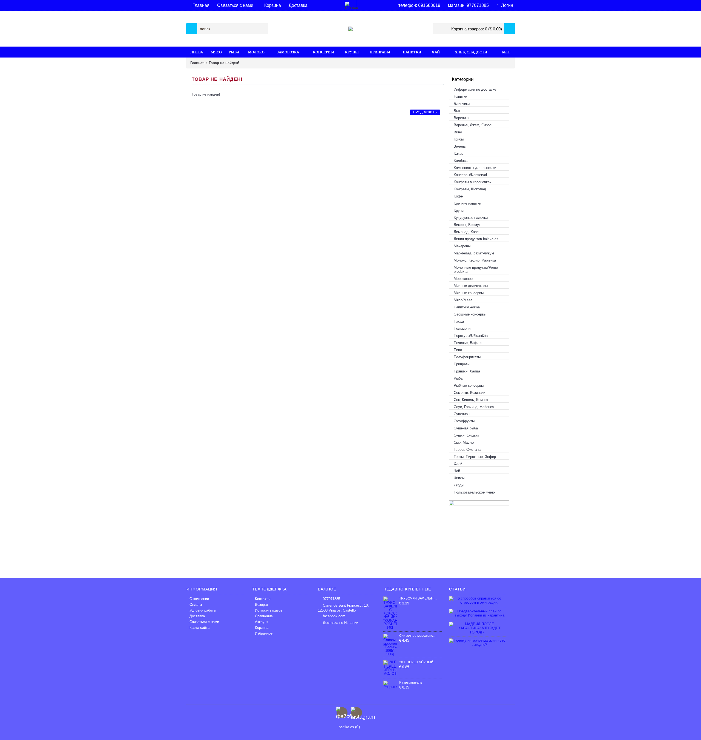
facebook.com (334, 616)
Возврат (261, 605)
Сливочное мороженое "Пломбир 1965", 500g (418, 636)
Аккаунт (261, 622)
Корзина (261, 628)
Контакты (262, 599)
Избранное (263, 633)
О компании (199, 599)
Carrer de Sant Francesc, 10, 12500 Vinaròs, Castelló (343, 607)
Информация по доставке (475, 89)
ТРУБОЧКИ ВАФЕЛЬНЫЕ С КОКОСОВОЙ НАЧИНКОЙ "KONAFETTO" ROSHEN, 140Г (418, 598)
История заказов (268, 610)
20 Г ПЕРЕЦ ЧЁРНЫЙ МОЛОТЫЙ (418, 662)
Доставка (197, 616)
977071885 (331, 599)
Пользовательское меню (474, 492)
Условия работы (202, 610)
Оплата (195, 605)
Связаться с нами (204, 622)
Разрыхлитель (410, 682)
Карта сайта (199, 628)
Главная (197, 63)
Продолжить (425, 112)
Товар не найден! (224, 63)
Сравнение (264, 616)
